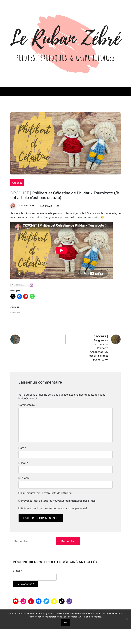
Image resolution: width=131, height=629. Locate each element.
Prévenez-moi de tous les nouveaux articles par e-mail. (54, 508)
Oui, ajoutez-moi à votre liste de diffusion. (46, 493)
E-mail (23, 462)
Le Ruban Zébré (26, 205)
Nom (22, 447)
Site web (23, 478)
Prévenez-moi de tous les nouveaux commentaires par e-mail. (58, 500)
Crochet (17, 182)
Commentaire (27, 404)
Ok (65, 622)
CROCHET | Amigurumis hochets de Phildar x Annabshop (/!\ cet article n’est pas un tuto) (98, 348)
